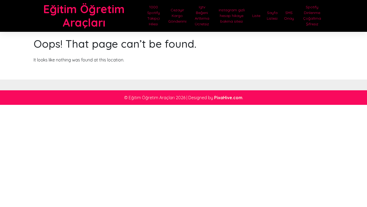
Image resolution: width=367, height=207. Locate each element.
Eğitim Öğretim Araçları (84, 16)
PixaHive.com (228, 97)
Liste (256, 15)
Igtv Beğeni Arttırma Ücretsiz (202, 15)
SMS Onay (289, 15)
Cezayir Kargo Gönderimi (177, 16)
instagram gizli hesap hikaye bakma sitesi (232, 16)
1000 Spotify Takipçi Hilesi (153, 15)
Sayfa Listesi (272, 15)
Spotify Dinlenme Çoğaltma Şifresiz (312, 15)
